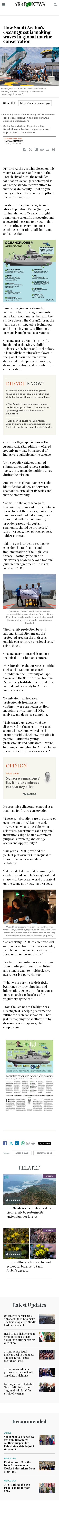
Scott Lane (12, 773)
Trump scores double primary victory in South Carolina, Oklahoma (18, 1372)
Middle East (10, 1458)
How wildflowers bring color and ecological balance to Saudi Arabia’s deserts (29, 1266)
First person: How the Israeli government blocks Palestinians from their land (19, 1467)
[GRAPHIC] (29, 1189)
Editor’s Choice (44, 1153)
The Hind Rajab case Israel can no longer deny (17, 1488)
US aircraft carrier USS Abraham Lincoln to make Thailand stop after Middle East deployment (20, 1320)
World (7, 1433)
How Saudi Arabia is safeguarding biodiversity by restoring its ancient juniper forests (29, 1212)
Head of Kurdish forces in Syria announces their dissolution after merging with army (19, 1338)
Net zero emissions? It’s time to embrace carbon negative (23, 782)
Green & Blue (21, 1153)
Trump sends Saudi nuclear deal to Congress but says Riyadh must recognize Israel (19, 1356)
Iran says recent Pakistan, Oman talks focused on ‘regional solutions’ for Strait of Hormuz (19, 1388)
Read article (29, 794)
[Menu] (3, 4)
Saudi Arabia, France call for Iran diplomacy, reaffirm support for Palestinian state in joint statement (19, 1443)
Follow (46, 1143)
